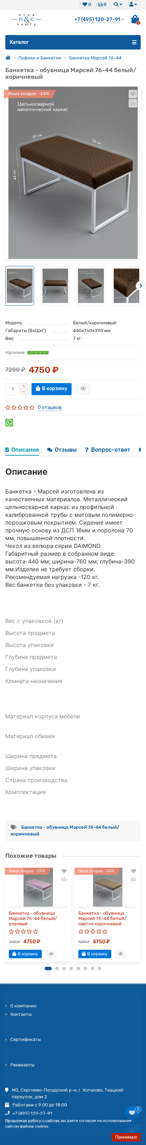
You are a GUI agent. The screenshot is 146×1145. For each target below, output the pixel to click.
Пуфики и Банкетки (39, 57)
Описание (25, 449)
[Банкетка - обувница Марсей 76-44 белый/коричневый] (73, 173)
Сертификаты (25, 1039)
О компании (23, 1005)
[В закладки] (133, 94)
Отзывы (66, 449)
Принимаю (126, 1137)
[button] (48, 968)
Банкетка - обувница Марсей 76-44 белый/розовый (33, 918)
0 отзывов (50, 408)
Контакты (21, 1014)
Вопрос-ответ (111, 449)
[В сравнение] (133, 103)
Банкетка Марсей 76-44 (95, 57)
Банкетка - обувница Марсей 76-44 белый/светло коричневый (102, 918)
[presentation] (5, 286)
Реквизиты (22, 1065)
